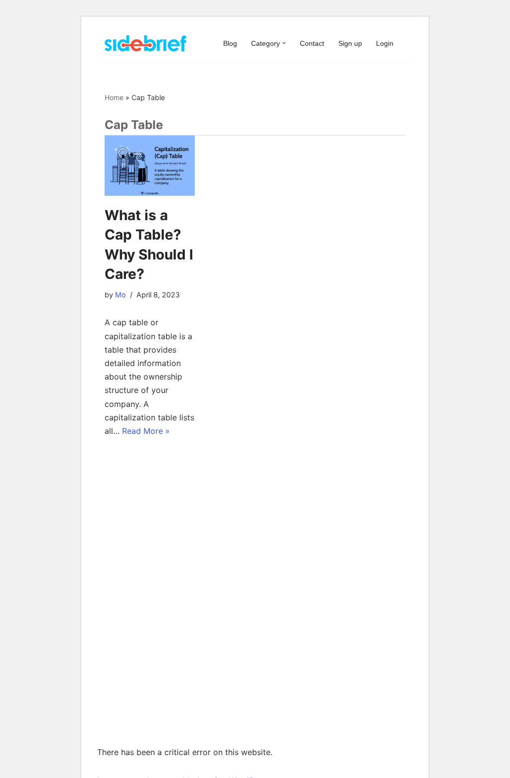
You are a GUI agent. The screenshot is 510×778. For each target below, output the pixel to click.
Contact (312, 43)
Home (114, 97)
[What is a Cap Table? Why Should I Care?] (150, 165)
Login (384, 43)
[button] (284, 43)
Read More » (146, 431)
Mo (120, 294)
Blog (230, 43)
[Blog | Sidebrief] (145, 43)
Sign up (350, 43)
